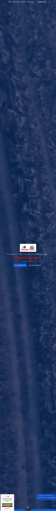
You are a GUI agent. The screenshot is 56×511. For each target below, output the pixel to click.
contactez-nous (51, 497)
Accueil (10, 1)
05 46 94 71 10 (41, 2)
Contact (32, 1)
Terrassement (23, 1)
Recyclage (28, 1)
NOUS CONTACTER (36, 265)
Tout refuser (7, 506)
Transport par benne (16, 1)
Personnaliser (7, 508)
